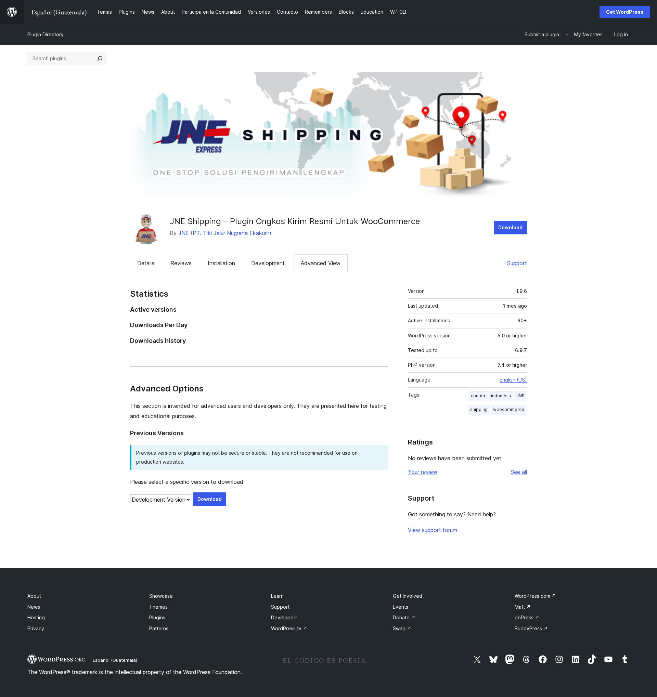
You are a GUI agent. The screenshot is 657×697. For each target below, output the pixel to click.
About (34, 596)
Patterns (158, 628)
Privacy (35, 628)
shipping (479, 409)
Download (510, 227)
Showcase (161, 596)
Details (145, 263)
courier (478, 395)
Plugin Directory (45, 34)
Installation (221, 263)
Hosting (36, 617)
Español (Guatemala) (115, 660)
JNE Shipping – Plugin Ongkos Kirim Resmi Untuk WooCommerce (295, 221)
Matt (523, 607)
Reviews (181, 263)
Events (400, 607)
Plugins (157, 617)
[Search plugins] (100, 58)
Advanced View (320, 263)
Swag (402, 628)
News (33, 607)
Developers (284, 617)
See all (519, 471)
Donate (404, 617)
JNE (520, 395)
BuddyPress (531, 628)
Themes (158, 607)
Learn (277, 596)
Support (517, 263)
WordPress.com (535, 596)
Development (268, 263)
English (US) (513, 380)
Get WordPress (625, 12)
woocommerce (508, 409)
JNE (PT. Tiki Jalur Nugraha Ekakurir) (224, 233)
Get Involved (407, 596)
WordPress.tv (289, 628)
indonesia (501, 395)
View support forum (432, 530)
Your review (422, 471)
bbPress (527, 617)
